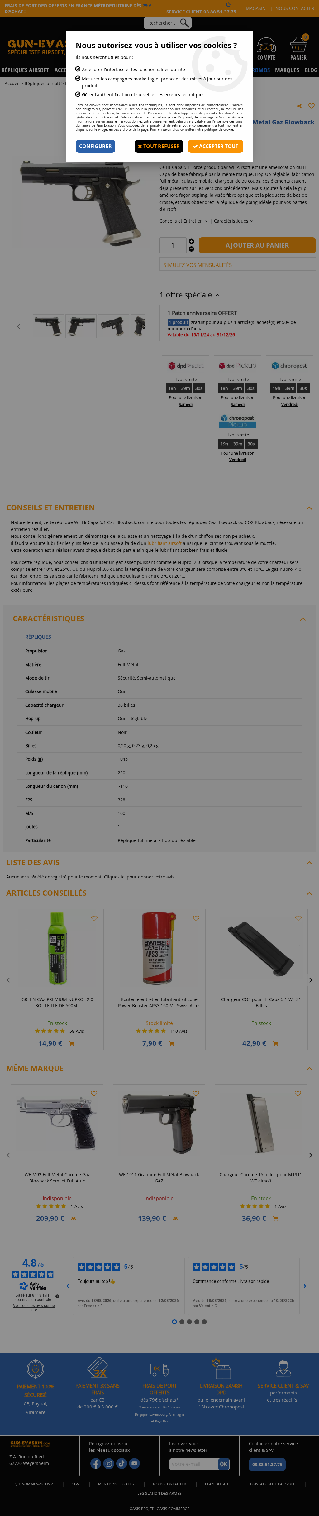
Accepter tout (218, 146)
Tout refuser (161, 146)
